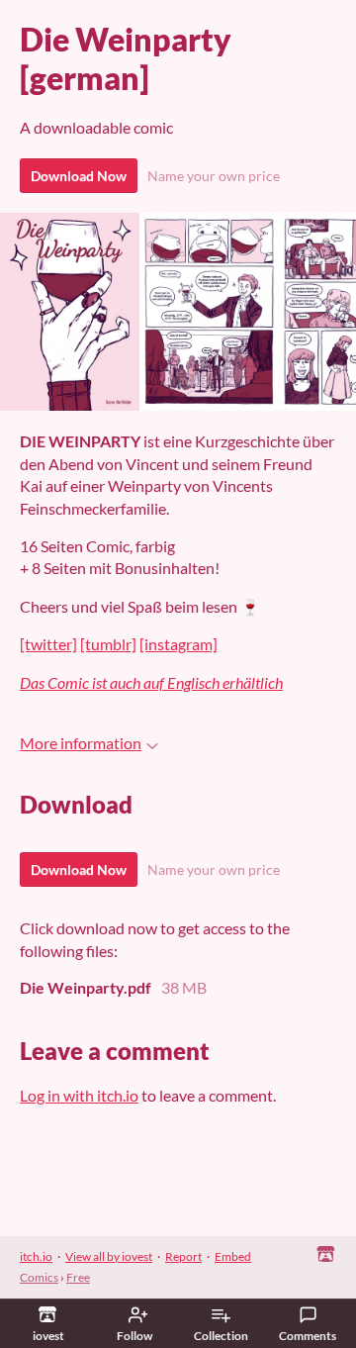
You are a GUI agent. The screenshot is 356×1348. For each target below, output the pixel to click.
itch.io (36, 1256)
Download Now (79, 175)
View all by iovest (108, 1256)
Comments (307, 1335)
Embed (233, 1256)
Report (183, 1256)
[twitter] (48, 643)
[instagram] (178, 643)
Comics (39, 1277)
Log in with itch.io (79, 1095)
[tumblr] (108, 643)
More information (80, 742)
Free (78, 1277)
